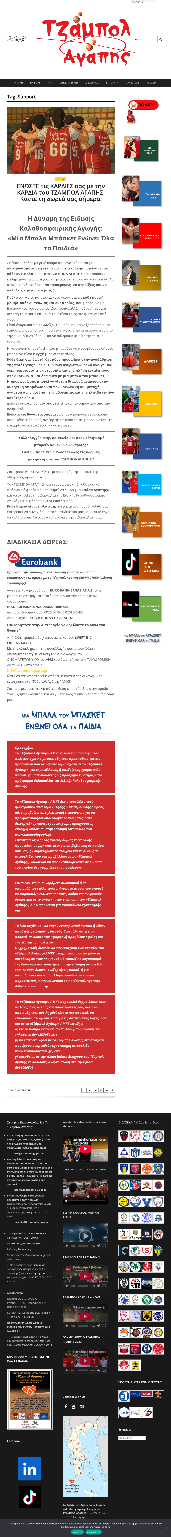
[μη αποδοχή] (166, 1528)
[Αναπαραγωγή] (67, 1245)
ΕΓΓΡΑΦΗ (111, 82)
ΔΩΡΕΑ (60, 179)
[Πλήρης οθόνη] (104, 1245)
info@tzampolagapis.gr (27, 670)
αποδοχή (77, 1532)
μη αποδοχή (93, 1532)
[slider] (83, 1246)
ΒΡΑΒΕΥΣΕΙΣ (132, 82)
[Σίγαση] (98, 1245)
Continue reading (21, 1090)
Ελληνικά (127, 1438)
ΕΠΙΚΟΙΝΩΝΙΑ (85, 90)
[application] (85, 1236)
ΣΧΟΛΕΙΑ (151, 82)
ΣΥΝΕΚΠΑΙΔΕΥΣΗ (69, 82)
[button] (85, 1236)
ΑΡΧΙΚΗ (19, 82)
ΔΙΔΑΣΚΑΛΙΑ (92, 82)
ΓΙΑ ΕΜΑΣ (35, 82)
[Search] (160, 39)
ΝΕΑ (50, 82)
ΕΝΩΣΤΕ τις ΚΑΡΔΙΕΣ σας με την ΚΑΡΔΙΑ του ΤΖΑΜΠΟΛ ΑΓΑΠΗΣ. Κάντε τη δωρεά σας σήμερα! (61, 192)
